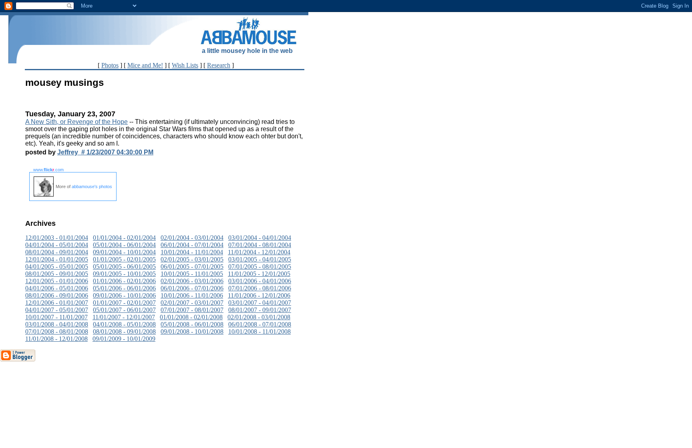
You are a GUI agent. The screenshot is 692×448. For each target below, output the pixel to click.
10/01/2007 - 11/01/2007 (56, 317)
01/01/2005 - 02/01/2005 (124, 259)
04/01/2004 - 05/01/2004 (56, 244)
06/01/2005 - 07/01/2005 (192, 266)
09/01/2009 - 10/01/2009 (124, 338)
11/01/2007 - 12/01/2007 (124, 317)
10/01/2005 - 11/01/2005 (192, 273)
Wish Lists (185, 65)
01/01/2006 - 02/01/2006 (124, 281)
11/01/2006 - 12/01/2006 (259, 295)
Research (218, 65)
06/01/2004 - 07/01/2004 (192, 244)
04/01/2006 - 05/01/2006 (56, 288)
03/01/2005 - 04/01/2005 (259, 259)
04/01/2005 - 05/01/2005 (56, 266)
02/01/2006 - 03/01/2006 (192, 281)
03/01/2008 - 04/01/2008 (56, 324)
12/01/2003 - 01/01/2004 (56, 237)
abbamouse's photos (92, 186)
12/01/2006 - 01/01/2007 (56, 302)
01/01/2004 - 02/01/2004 (124, 237)
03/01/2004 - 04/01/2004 (259, 237)
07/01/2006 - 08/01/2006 (259, 288)
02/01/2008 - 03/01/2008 (258, 317)
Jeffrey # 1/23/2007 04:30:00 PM (105, 152)
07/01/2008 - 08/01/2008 (56, 331)
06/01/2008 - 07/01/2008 (259, 324)
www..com (48, 169)
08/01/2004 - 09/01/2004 (56, 252)
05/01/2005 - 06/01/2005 (124, 266)
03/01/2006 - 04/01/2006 (259, 281)
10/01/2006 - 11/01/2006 (192, 295)
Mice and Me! (145, 65)
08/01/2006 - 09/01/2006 (56, 295)
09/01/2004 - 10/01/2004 (124, 252)
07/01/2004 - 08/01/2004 (259, 244)
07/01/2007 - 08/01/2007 (192, 309)
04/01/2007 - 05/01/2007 (56, 309)
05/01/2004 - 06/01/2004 (124, 244)
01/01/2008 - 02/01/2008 (191, 317)
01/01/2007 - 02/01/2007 (124, 302)
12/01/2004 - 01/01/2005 (56, 259)
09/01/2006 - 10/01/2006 (124, 295)
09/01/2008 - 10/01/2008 (192, 331)
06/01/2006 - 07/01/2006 (192, 288)
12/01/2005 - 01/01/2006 (56, 281)
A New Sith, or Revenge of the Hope (76, 121)
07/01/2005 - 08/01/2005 (259, 266)
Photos (110, 65)
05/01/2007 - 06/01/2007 (124, 309)
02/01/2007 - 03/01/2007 (192, 302)
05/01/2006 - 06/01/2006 (124, 288)
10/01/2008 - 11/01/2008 (259, 331)
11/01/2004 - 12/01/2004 (259, 252)
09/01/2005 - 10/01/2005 (124, 273)
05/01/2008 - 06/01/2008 (192, 324)
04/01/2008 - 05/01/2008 (124, 324)
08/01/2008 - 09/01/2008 (124, 331)
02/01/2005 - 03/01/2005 (192, 259)
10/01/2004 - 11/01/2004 (192, 252)
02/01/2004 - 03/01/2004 (192, 237)
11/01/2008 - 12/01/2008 (56, 338)
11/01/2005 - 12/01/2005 (259, 273)
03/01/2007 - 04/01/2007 (259, 302)
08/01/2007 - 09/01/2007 (259, 309)
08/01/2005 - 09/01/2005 (56, 273)
